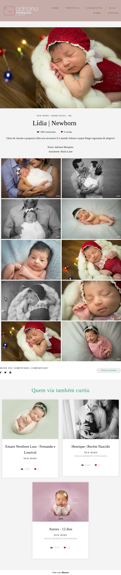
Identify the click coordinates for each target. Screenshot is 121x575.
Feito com (60, 572)
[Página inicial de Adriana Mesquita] (20, 10)
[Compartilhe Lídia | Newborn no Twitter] (5, 372)
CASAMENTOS (94, 8)
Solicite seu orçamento (108, 370)
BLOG (112, 8)
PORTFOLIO (72, 8)
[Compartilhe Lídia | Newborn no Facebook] (0, 372)
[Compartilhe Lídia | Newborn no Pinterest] (10, 372)
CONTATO (113, 13)
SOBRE (97, 13)
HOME (55, 8)
